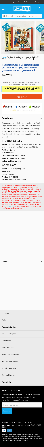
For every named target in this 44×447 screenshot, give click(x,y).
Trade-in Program (9, 334)
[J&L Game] (22, 9)
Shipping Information (10, 354)
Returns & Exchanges (10, 361)
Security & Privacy (9, 368)
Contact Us (6, 313)
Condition (20, 83)
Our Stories (6, 341)
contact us (10, 206)
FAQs (4, 320)
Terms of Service (8, 375)
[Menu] (4, 8)
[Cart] (39, 8)
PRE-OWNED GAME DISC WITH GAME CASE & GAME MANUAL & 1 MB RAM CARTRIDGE (22, 89)
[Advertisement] (22, 236)
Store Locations (8, 347)
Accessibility (6, 382)
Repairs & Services (9, 327)
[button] (22, 96)
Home (4, 57)
